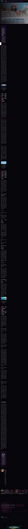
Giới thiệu (21, 517)
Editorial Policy (23, 517)
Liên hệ (25, 517)
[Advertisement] (12, 523)
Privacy (26, 517)
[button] (0, 43)
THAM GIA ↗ (25, 510)
